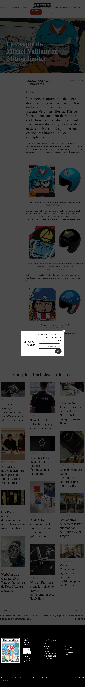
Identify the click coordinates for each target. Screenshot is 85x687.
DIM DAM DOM (79, 678)
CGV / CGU (15, 678)
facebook (68, 647)
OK (58, 351)
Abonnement (5, 680)
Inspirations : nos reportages (50, 649)
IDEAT (72, 678)
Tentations (48, 643)
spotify (67, 655)
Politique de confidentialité (27, 678)
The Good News (50, 653)
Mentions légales (6, 678)
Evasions (47, 646)
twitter (67, 650)
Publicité (38, 678)
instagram (69, 652)
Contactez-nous (46, 678)
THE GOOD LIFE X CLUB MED (51, 657)
